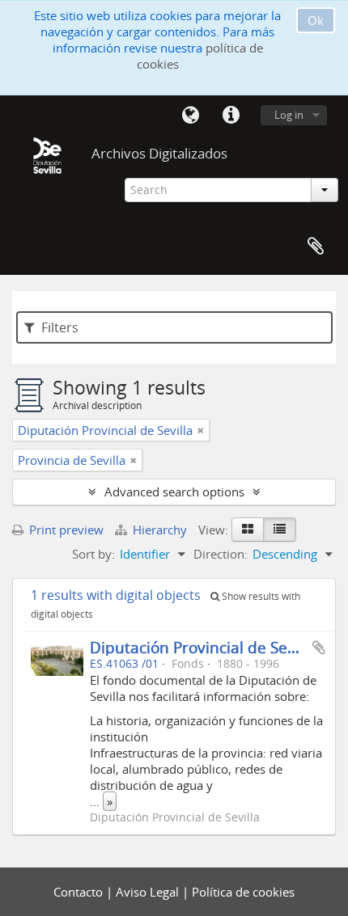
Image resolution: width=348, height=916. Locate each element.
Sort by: (93, 554)
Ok (316, 20)
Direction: (220, 554)
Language (190, 115)
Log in (288, 115)
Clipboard (315, 246)
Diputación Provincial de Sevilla (203, 647)
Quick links (230, 115)
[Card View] (247, 529)
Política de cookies (243, 892)
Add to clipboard (319, 648)
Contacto (79, 892)
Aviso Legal (149, 892)
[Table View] (279, 529)
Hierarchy (159, 529)
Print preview (65, 529)
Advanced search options (174, 491)
